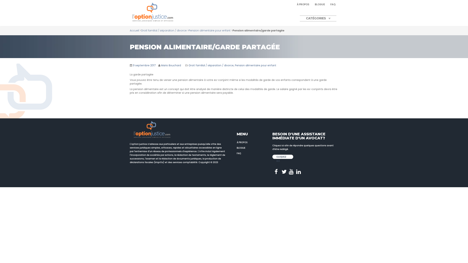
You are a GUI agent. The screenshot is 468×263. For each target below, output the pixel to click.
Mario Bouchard (171, 65)
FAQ (332, 4)
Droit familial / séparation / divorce (164, 30)
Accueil (134, 30)
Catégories (316, 18)
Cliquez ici (281, 157)
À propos (303, 4)
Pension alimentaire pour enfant (210, 30)
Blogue (320, 4)
